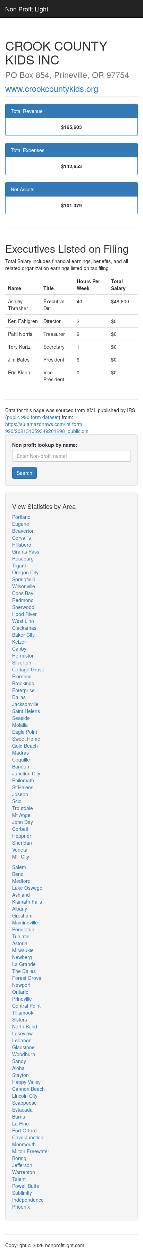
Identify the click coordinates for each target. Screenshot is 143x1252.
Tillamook (22, 1012)
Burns (18, 1116)
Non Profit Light (26, 8)
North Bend (24, 1026)
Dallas (19, 697)
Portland (21, 516)
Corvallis (21, 537)
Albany (19, 908)
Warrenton (23, 1171)
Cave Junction (27, 1137)
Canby (19, 648)
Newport (21, 984)
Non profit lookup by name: (44, 444)
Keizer (19, 641)
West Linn (23, 620)
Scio (17, 801)
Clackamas (24, 627)
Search (24, 472)
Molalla (20, 724)
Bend (18, 873)
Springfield (23, 579)
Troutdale (22, 808)
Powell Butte (25, 1185)
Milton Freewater (30, 1151)
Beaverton (23, 530)
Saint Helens (26, 710)
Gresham (22, 915)
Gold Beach (25, 745)
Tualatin (21, 936)
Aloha (18, 1067)
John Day (22, 821)
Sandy (19, 1061)
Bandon (20, 766)
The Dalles (24, 970)
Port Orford (24, 1130)
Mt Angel (22, 814)
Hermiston (23, 655)
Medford (21, 880)
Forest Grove (26, 977)
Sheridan (22, 842)
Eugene (20, 523)
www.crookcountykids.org (51, 88)
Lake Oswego (27, 887)
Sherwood (23, 606)
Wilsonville (23, 586)
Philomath (23, 780)
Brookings (23, 683)
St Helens (22, 787)
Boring (19, 1158)
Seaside (21, 717)
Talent (19, 1178)
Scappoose (24, 1102)
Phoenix (21, 1206)
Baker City (23, 634)
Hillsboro (21, 544)
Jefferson (22, 1165)
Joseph (20, 794)
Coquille (21, 759)
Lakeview (22, 1033)
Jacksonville (25, 704)
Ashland (21, 894)
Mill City (20, 856)
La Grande (24, 963)
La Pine (20, 1123)
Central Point (26, 1005)
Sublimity (22, 1192)
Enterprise (23, 690)
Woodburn (23, 1054)
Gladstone (23, 1047)
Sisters (19, 1019)
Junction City (26, 773)
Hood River (24, 613)
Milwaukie (23, 950)
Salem (19, 866)
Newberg (22, 957)
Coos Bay (22, 593)
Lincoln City (24, 1095)
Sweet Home (26, 738)
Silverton (21, 662)
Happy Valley (26, 1081)
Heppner (21, 835)
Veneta (19, 849)
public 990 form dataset (33, 417)
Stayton (20, 1074)
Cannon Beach (28, 1088)
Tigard (19, 565)
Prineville (22, 998)
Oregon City (25, 572)
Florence (22, 676)
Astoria (19, 943)
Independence (28, 1199)
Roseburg (23, 558)
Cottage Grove (28, 669)
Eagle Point (24, 731)
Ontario (20, 991)
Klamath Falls (27, 901)
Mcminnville (25, 922)
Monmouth (24, 1144)
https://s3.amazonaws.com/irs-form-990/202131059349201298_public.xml (47, 427)
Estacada (22, 1109)
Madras (20, 752)
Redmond (23, 600)
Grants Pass (25, 551)
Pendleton (23, 929)
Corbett (20, 828)
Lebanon (22, 1040)
